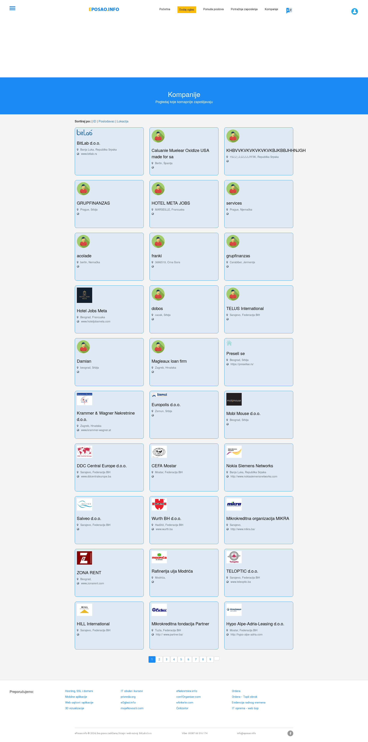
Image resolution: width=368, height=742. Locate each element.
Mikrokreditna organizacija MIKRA (257, 518)
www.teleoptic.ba (241, 582)
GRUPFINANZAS (93, 203)
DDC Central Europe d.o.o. (102, 465)
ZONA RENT (89, 572)
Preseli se (235, 353)
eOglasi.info (128, 702)
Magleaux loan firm (169, 361)
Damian (84, 361)
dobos (157, 308)
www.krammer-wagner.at (96, 430)
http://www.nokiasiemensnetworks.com (254, 476)
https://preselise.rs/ (242, 364)
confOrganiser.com (188, 696)
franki (157, 255)
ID (94, 121)
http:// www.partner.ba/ (169, 634)
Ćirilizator (182, 708)
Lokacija (122, 121)
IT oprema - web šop (245, 708)
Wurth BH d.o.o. (166, 518)
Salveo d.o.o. (89, 518)
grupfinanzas (238, 255)
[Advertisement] (184, 48)
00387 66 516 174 (197, 733)
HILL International (93, 623)
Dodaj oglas (186, 9)
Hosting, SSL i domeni (79, 691)
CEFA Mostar (164, 465)
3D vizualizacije (74, 708)
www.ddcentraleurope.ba (96, 476)
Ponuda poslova (213, 9)
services (234, 203)
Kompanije (271, 9)
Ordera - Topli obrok (244, 696)
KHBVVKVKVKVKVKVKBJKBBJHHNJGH (266, 150)
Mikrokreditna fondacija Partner (180, 623)
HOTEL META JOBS (171, 203)
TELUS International (245, 308)
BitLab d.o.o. (88, 143)
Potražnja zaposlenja (244, 9)
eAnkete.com (184, 702)
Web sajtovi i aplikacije (79, 702)
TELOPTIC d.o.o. (242, 571)
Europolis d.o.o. (166, 404)
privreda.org (128, 696)
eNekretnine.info (186, 691)
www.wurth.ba (164, 529)
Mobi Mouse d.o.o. (243, 413)
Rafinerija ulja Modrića (172, 571)
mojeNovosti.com (132, 708)
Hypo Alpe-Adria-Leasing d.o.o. (255, 623)
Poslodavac (107, 121)
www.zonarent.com (92, 583)
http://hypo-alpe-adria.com (247, 634)
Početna (164, 9)
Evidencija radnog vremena (248, 702)
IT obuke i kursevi (132, 691)
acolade (84, 255)
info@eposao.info (246, 733)
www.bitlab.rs (89, 154)
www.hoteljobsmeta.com (95, 321)
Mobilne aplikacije (76, 696)
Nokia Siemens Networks (249, 465)
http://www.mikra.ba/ (243, 529)
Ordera (236, 691)
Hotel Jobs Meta (92, 310)
